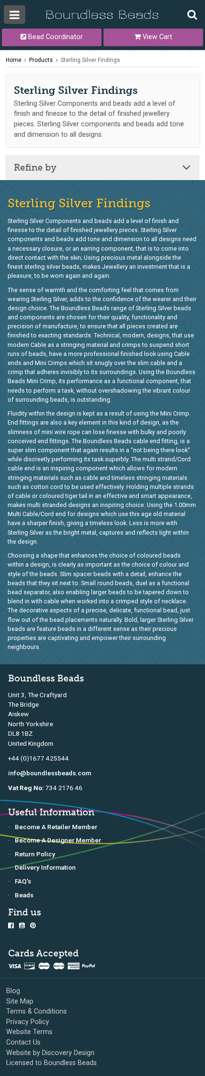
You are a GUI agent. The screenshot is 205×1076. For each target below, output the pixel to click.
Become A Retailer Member (56, 827)
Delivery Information (45, 867)
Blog (13, 991)
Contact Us (23, 1042)
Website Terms (29, 1032)
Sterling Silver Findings (90, 60)
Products (41, 60)
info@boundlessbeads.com (49, 773)
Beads (24, 895)
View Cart (156, 37)
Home (13, 60)
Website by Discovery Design (50, 1053)
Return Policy (35, 854)
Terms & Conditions (36, 1011)
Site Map (19, 1001)
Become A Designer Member (58, 840)
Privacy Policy (27, 1022)
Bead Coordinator (54, 37)
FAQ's (23, 881)
